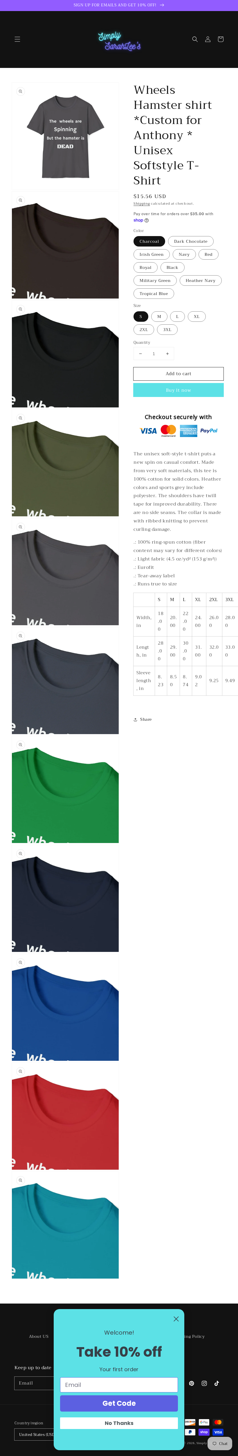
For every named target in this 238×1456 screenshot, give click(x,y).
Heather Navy (201, 280)
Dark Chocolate (191, 241)
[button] (17, 39)
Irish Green (152, 254)
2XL (144, 329)
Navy (184, 254)
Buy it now (178, 390)
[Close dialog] (176, 1318)
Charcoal (149, 241)
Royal (146, 267)
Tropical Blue (154, 293)
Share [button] (146, 719)
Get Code (119, 1403)
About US (39, 1336)
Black (172, 267)
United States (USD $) (39, 1434)
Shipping (142, 203)
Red (208, 254)
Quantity (142, 343)
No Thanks (119, 1423)
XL (197, 316)
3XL (167, 329)
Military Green (155, 280)
